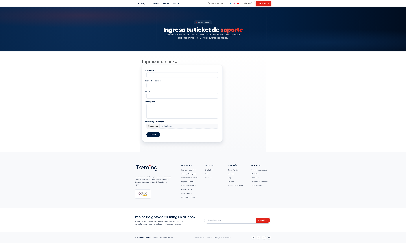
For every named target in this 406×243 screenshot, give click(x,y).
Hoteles (207, 174)
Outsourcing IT (186, 189)
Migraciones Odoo (188, 197)
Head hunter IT (186, 193)
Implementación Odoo (189, 170)
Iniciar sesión (247, 3)
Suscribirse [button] (262, 220)
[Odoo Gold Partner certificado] (143, 194)
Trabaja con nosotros (235, 185)
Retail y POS (209, 170)
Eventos (231, 182)
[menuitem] (155, 3)
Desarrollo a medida (188, 185)
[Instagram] (234, 3)
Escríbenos (255, 178)
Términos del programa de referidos (219, 238)
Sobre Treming (233, 170)
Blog (229, 178)
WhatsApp (255, 174)
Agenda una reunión (259, 170)
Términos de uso (199, 238)
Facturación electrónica (189, 178)
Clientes (231, 174)
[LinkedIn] (230, 3)
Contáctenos (263, 3)
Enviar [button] (153, 134)
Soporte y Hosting (187, 182)
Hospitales (208, 178)
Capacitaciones (256, 185)
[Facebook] (226, 3)
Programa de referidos (259, 182)
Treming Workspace (188, 174)
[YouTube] (238, 3)
